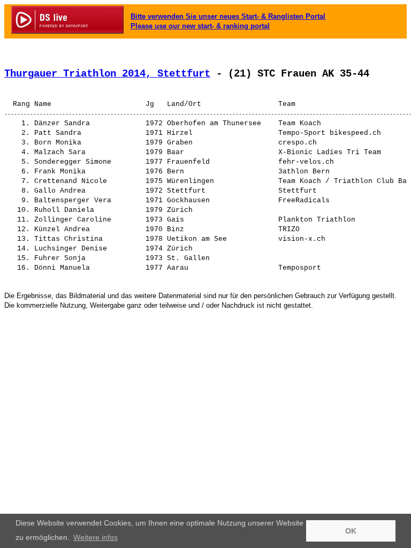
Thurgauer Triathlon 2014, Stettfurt (107, 74)
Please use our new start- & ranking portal (200, 26)
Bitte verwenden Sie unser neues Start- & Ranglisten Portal (228, 16)
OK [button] (350, 531)
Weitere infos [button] (95, 537)
